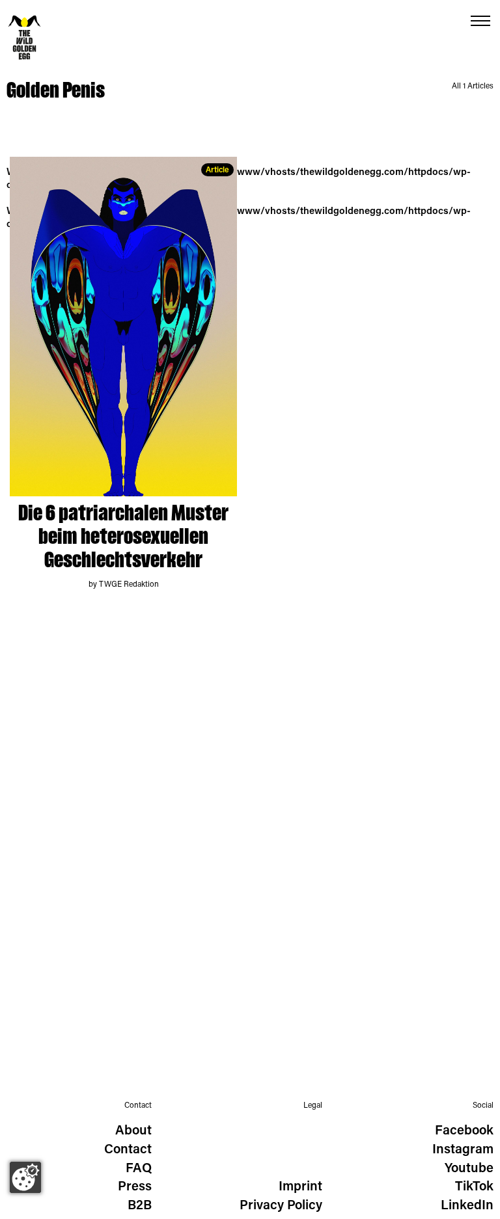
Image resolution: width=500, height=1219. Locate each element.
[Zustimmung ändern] (25, 1177)
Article (217, 170)
